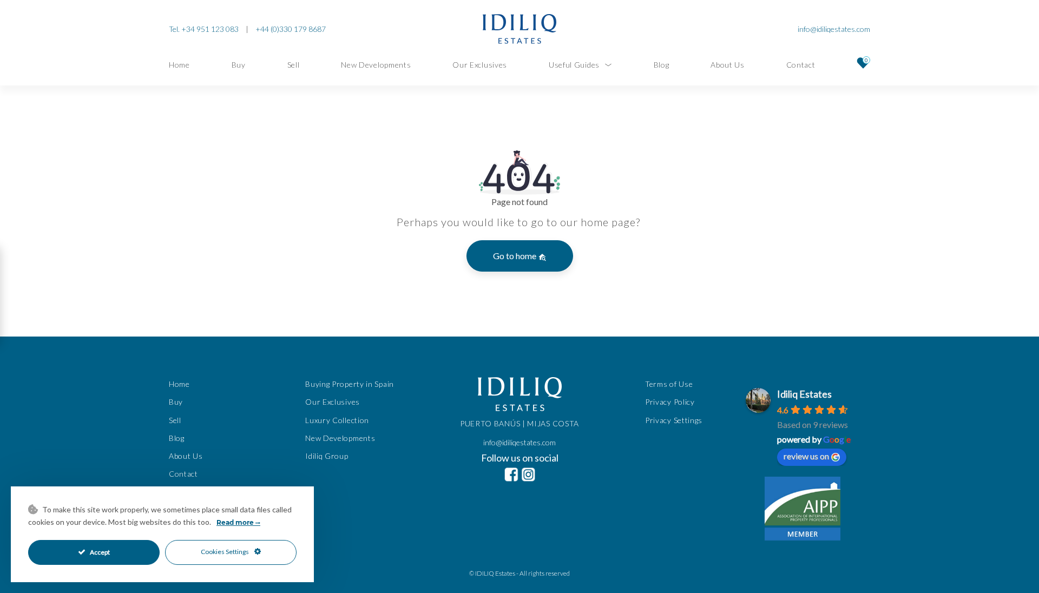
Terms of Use (669, 383)
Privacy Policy (670, 401)
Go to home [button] (515, 256)
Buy (239, 64)
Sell (293, 64)
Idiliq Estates (804, 394)
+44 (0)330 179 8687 (290, 29)
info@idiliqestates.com (834, 29)
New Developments (376, 64)
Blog (661, 64)
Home (179, 64)
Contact (801, 64)
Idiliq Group (326, 455)
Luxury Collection (337, 419)
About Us (728, 64)
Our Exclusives (479, 64)
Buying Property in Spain (349, 383)
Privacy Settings (673, 419)
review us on (806, 456)
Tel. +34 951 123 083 (204, 29)
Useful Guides (574, 64)
